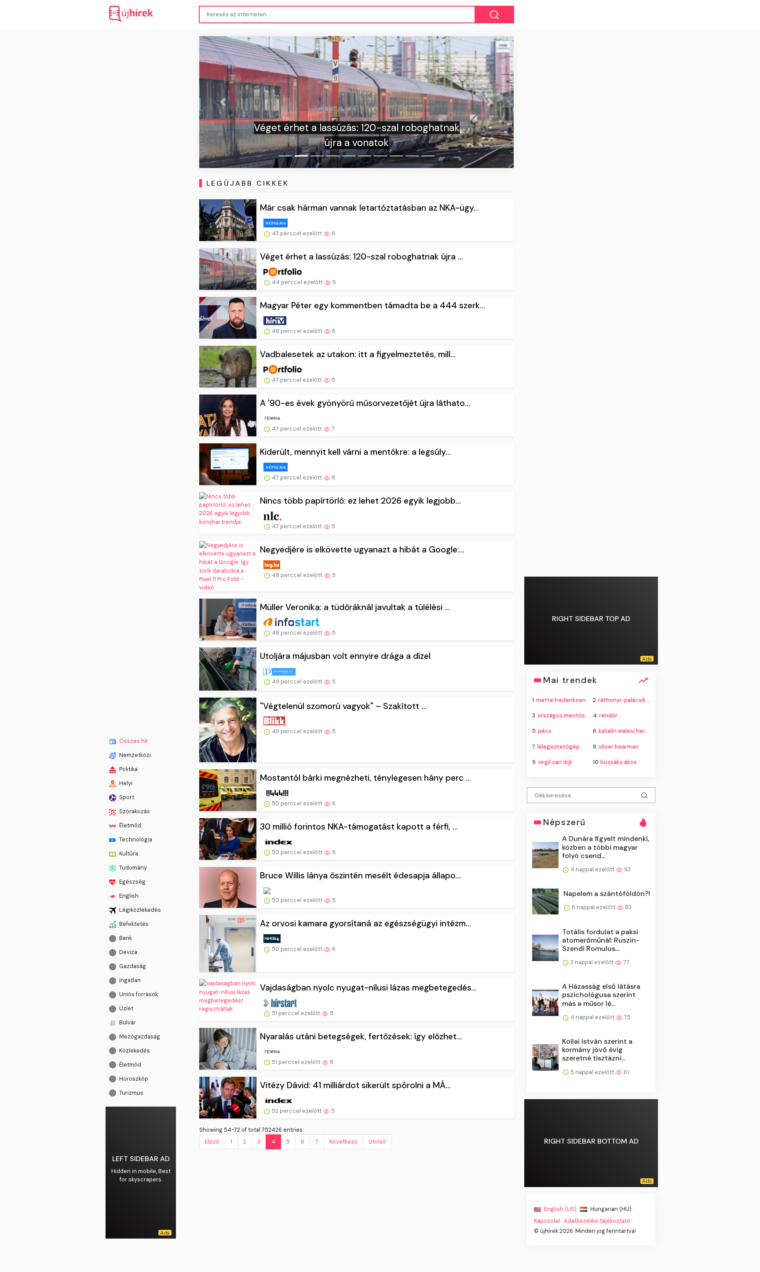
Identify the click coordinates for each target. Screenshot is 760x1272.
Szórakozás (134, 811)
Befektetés (133, 924)
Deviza (127, 952)
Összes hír (133, 741)
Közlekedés (134, 1050)
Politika (128, 769)
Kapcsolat (547, 1220)
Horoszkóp (133, 1078)
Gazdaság (132, 966)
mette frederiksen (561, 700)
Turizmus (130, 1092)
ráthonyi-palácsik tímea (630, 700)
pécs (545, 731)
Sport (126, 797)
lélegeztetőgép (558, 746)
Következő (343, 1141)
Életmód (129, 825)
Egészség (132, 881)
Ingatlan (129, 980)
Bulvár (127, 1022)
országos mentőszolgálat (572, 715)
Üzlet (125, 1008)
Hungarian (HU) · (611, 1208)
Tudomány (132, 867)
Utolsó (377, 1141)
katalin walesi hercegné (631, 731)
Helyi (125, 783)
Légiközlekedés (139, 910)
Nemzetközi (134, 755)
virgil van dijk (555, 761)
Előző (212, 1141)
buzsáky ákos (618, 761)
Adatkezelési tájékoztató (597, 1220)
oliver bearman (619, 746)
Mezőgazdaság (139, 1036)
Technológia (135, 839)
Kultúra (128, 853)
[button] (222, 102)
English (128, 895)
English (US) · (561, 1208)
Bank (125, 938)
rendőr (608, 715)
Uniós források (138, 994)
